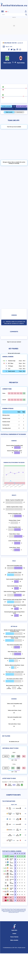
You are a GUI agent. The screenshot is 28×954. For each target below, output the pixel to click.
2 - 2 (14, 785)
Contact (14, 933)
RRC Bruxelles (10, 835)
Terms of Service (14, 936)
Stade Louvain (18, 785)
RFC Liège (10, 808)
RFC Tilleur (17, 830)
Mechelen (10, 829)
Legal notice (14, 930)
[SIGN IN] (26, 11)
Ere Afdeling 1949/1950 (10, 43)
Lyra (17, 840)
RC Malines (17, 835)
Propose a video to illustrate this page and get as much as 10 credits (14, 322)
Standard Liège (10, 814)
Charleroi (18, 808)
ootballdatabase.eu (15, 5)
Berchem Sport (17, 814)
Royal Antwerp (10, 785)
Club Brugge (17, 819)
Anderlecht (18, 824)
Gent (10, 819)
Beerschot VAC (10, 840)
